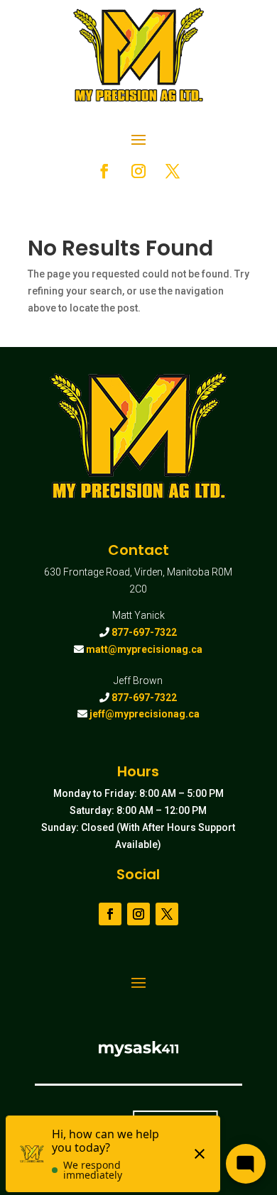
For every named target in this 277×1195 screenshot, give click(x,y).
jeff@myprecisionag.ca (144, 714)
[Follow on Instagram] (138, 171)
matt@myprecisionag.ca (144, 649)
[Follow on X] (172, 171)
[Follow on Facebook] (104, 171)
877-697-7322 (144, 632)
